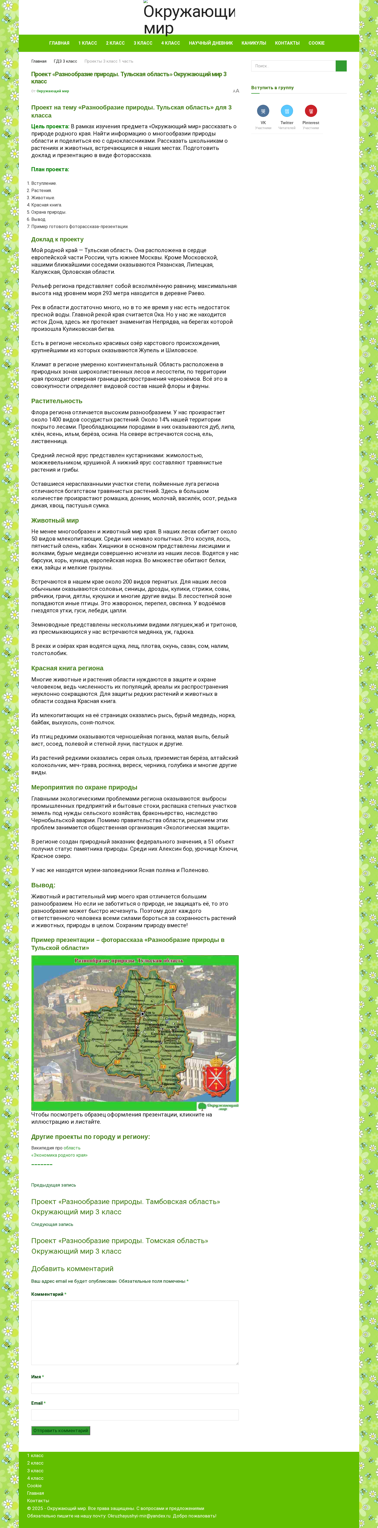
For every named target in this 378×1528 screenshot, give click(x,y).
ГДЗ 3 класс (65, 61)
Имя (37, 1376)
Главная (59, 43)
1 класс (87, 43)
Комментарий (48, 1294)
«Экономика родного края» (59, 1155)
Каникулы (254, 43)
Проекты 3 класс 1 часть (108, 61)
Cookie (317, 43)
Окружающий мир (53, 91)
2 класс (115, 43)
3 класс (143, 43)
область (72, 1148)
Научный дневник (211, 43)
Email (38, 1403)
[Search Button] (345, 43)
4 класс (170, 43)
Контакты (287, 43)
